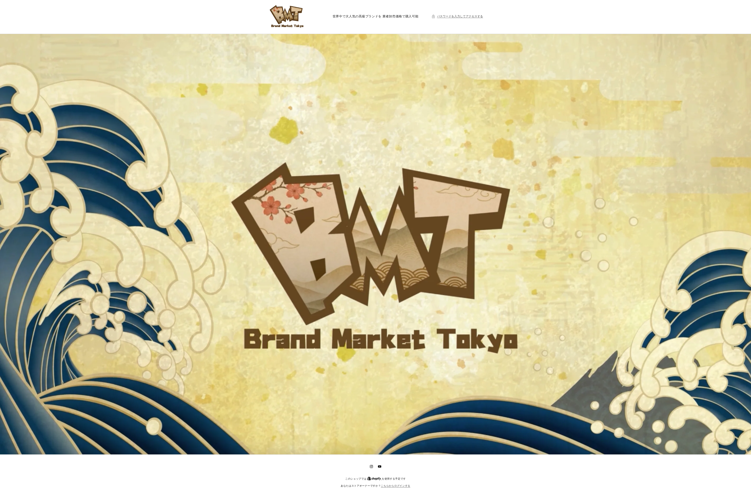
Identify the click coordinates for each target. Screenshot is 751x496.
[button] (457, 16)
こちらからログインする (395, 485)
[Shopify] (374, 478)
